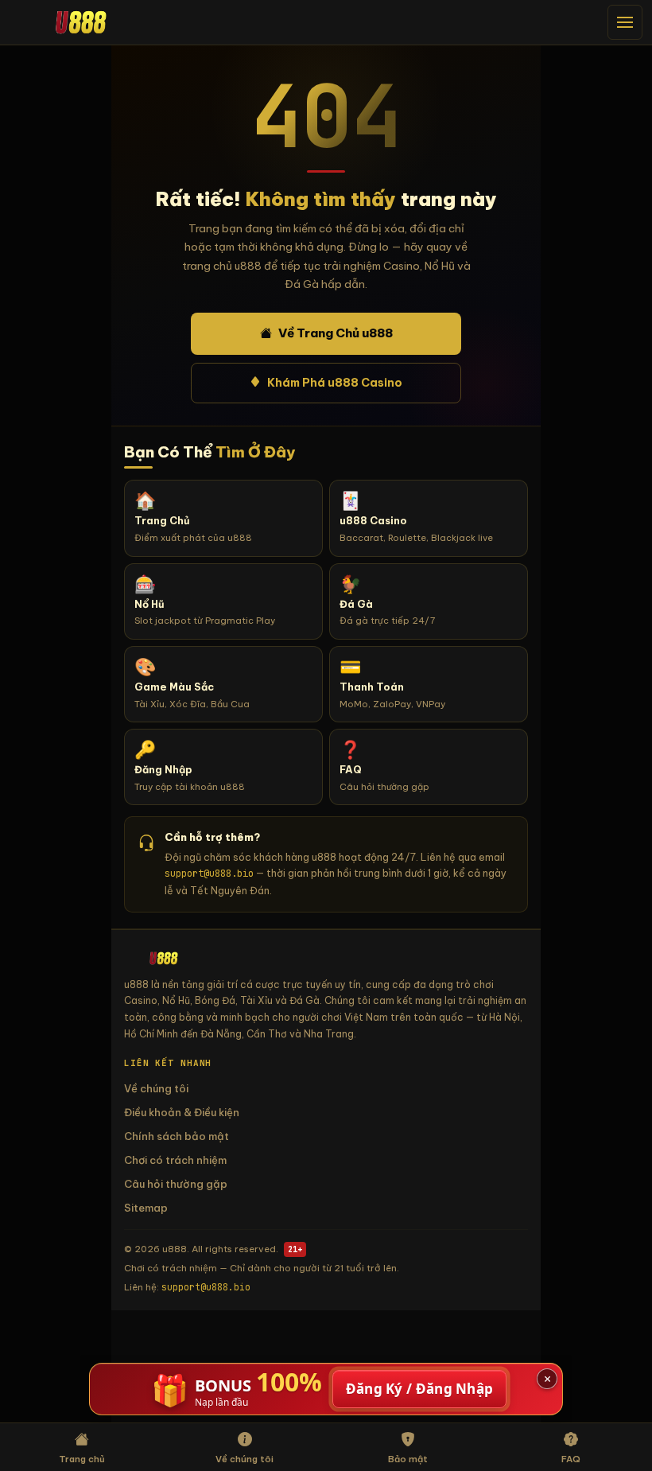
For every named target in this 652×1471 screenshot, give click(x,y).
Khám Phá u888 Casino (334, 383)
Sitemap (146, 1207)
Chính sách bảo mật (176, 1136)
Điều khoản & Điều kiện (181, 1112)
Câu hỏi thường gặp (175, 1183)
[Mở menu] (624, 22)
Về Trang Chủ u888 (335, 333)
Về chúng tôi (156, 1088)
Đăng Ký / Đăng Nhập (420, 1389)
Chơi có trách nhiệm (175, 1160)
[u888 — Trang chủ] (81, 22)
